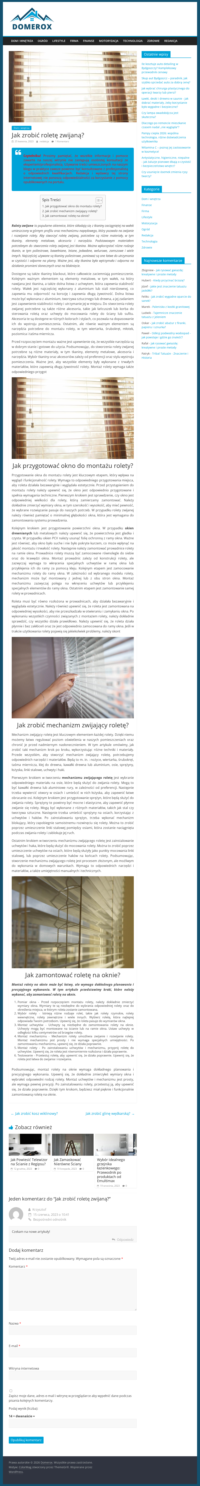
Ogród (43, 41)
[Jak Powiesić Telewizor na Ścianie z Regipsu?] (29, 1136)
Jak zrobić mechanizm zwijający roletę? (71, 211)
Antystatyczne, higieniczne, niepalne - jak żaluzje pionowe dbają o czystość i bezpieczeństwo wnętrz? (166, 162)
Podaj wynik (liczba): (23, 1408)
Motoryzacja (108, 41)
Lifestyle (58, 41)
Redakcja (170, 41)
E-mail (14, 1346)
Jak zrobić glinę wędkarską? (110, 1113)
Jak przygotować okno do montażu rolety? (73, 206)
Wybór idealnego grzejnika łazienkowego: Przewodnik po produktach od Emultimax (111, 1170)
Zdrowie (153, 41)
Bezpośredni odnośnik (49, 1219)
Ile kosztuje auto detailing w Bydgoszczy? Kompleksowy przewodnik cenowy (160, 68)
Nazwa (15, 1323)
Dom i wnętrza (22, 41)
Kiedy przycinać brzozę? (169, 280)
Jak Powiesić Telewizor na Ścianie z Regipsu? (29, 1161)
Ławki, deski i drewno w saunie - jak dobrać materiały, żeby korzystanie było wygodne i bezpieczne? (165, 103)
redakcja (45, 141)
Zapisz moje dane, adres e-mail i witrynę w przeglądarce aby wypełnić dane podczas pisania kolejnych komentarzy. (70, 1398)
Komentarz (18, 1266)
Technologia (133, 41)
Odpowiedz (125, 1239)
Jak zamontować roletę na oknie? (67, 216)
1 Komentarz (62, 141)
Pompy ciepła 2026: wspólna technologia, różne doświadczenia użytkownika (164, 137)
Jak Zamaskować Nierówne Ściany (67, 1161)
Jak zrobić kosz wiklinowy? (34, 1113)
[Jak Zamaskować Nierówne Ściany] (73, 1136)
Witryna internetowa (24, 1368)
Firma (74, 41)
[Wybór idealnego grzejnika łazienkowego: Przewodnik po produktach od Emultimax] (116, 1136)
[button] (97, 200)
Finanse (88, 41)
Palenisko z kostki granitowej (171, 307)
